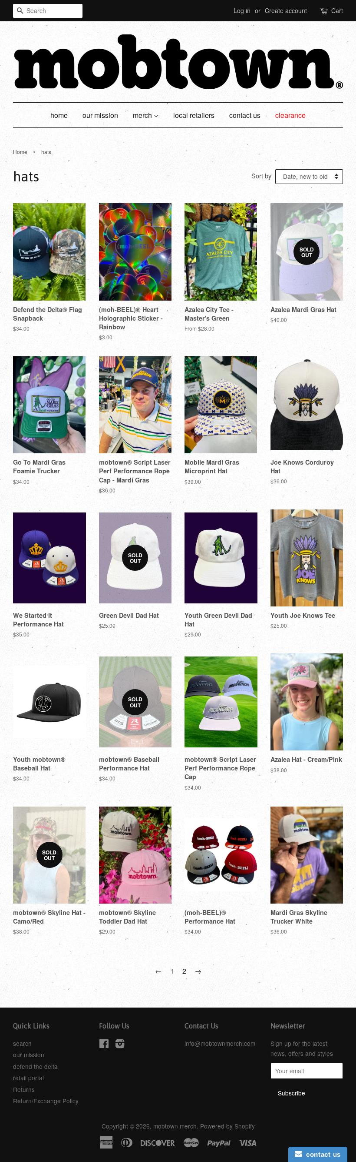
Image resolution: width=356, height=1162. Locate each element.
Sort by (261, 175)
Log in (242, 10)
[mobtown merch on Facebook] (104, 1045)
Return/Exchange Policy (46, 1100)
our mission (100, 115)
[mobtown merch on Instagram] (120, 1045)
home (59, 115)
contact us (244, 115)
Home (20, 151)
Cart (337, 10)
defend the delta (35, 1066)
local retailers (193, 115)
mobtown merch (175, 1126)
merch (143, 115)
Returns (24, 1089)
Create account (286, 10)
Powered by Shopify (227, 1126)
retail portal (28, 1077)
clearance (290, 115)
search (22, 1043)
